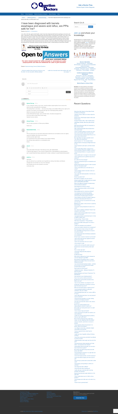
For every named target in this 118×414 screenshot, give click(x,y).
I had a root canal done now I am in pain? (83, 241)
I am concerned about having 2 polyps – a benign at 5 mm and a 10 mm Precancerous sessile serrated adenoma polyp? (85, 265)
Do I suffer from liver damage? (80, 159)
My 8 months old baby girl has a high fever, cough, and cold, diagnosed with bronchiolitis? (84, 319)
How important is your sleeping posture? (83, 276)
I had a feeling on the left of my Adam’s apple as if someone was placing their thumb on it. (84, 198)
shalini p (29, 157)
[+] (46, 87)
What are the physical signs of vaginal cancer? (84, 287)
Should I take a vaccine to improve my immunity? (85, 236)
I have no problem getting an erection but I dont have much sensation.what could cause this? (84, 132)
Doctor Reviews (52, 14)
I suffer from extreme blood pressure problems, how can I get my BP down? (84, 316)
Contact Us (49, 392)
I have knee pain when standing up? (82, 368)
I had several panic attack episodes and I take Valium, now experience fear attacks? (84, 344)
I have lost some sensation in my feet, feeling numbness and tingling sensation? (84, 299)
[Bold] (27, 88)
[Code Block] (41, 88)
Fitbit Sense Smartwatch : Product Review (83, 220)
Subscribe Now (80, 398)
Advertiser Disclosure (51, 394)
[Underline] (31, 88)
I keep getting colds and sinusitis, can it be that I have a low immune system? (84, 347)
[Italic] (29, 88)
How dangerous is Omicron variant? (82, 186)
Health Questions (24, 397)
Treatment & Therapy (24, 392)
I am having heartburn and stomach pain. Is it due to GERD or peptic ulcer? (85, 216)
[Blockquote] (39, 88)
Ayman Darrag (30, 103)
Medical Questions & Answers (40, 14)
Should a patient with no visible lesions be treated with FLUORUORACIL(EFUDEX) (85, 181)
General (35, 66)
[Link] (43, 88)
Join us (77, 32)
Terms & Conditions (51, 393)
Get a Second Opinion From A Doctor (28, 394)
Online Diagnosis (29, 14)
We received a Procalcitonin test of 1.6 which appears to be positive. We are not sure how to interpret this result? (84, 261)
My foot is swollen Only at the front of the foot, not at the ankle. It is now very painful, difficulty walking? (33, 71)
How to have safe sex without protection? (83, 278)
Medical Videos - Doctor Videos (27, 399)
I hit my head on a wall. (79, 243)
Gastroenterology (42, 17)
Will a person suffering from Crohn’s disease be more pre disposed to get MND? (84, 257)
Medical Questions (32, 17)
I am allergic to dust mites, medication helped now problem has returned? (84, 328)
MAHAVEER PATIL (31, 129)
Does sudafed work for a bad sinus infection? (84, 191)
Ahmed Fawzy (30, 121)
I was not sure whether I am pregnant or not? (84, 282)
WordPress (95, 411)
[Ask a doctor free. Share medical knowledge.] (45, 6)
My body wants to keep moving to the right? (83, 229)
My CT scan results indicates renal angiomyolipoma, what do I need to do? (82, 305)
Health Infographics (24, 400)
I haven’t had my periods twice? (81, 382)
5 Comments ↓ (34, 31)
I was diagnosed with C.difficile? (81, 366)
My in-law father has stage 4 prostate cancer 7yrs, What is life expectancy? (84, 138)
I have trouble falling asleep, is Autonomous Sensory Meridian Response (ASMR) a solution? (84, 149)
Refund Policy (50, 397)
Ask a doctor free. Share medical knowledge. (33, 411)
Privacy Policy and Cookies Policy (54, 396)
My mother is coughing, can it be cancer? (83, 178)
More (59, 14)
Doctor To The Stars (24, 401)
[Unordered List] (37, 88)
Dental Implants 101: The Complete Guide (83, 141)
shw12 (28, 146)
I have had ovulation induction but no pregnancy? (85, 227)
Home (22, 14)
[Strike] (33, 88)
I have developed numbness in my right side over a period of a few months (85, 353)
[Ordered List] (35, 88)
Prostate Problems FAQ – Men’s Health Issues (84, 120)
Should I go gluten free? (79, 176)
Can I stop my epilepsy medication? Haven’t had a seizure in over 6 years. (84, 210)
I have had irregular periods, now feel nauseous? (85, 355)
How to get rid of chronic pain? (81, 268)
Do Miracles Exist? (78, 254)
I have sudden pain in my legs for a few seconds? (85, 155)
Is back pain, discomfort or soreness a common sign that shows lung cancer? (84, 285)
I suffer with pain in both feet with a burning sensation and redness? (83, 370)
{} (44, 87)
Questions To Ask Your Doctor (26, 396)
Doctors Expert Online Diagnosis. (86, 7)
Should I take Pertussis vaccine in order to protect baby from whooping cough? (85, 165)
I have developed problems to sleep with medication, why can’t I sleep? (83, 290)
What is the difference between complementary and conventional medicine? (84, 184)
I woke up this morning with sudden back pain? (84, 245)
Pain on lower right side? (79, 249)
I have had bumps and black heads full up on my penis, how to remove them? (84, 135)
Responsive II (85, 411)
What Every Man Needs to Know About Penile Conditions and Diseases (84, 112)
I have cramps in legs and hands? (81, 310)
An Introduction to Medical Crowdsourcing (29, 393)
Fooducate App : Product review (81, 219)
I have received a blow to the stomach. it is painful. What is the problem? (83, 325)
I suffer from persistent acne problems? (82, 225)
